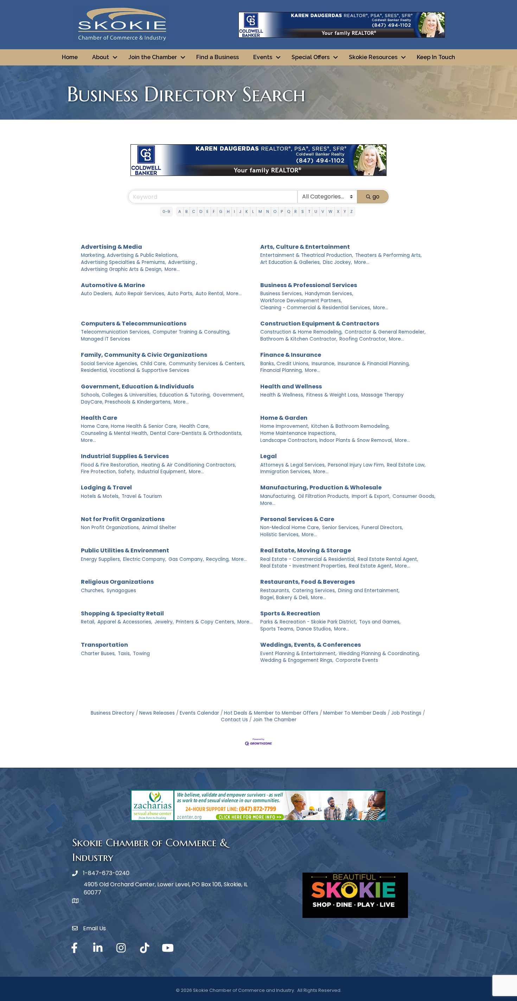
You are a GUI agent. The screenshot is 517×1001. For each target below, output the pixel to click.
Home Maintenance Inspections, (298, 433)
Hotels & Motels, (100, 496)
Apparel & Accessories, (124, 622)
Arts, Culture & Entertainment (305, 247)
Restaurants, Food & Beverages (307, 582)
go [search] (375, 196)
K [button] (246, 211)
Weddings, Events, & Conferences (310, 645)
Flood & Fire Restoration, (110, 465)
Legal (268, 456)
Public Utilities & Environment (125, 550)
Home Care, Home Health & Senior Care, (129, 426)
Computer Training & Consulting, (191, 332)
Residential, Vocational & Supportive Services (135, 370)
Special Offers (311, 57)
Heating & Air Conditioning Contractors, (188, 465)
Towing (141, 653)
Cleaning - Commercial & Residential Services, (315, 307)
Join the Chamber (152, 57)
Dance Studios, (314, 629)
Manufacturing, (278, 496)
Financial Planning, (281, 370)
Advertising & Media (111, 247)
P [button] (282, 211)
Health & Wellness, (282, 395)
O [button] (274, 211)
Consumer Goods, (413, 496)
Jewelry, (164, 622)
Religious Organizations (117, 582)
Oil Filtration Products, (324, 496)
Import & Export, (371, 496)
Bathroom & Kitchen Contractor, (298, 339)
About (100, 57)
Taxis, (124, 653)
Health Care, (195, 426)
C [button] (193, 211)
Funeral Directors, (382, 527)
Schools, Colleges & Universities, (119, 395)
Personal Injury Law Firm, (356, 465)
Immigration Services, (285, 471)
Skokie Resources (373, 57)
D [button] (200, 211)
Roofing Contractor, (363, 339)
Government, (228, 395)
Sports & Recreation (290, 613)
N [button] (267, 211)
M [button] (260, 211)
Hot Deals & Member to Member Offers (271, 713)
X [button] (338, 211)
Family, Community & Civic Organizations (144, 355)
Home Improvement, (284, 426)
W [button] (330, 211)
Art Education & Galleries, (290, 262)
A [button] (179, 211)
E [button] (207, 211)
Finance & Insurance (290, 355)
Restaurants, (275, 590)
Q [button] (288, 211)
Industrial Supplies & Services (125, 456)
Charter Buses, (98, 653)
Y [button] (345, 211)
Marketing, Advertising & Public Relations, (129, 255)
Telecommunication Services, (116, 332)
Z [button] (351, 211)
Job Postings (406, 713)
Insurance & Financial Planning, (374, 363)
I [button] (234, 211)
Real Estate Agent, (371, 566)
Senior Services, (340, 527)
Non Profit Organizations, (110, 527)
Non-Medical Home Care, (290, 527)
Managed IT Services (105, 339)
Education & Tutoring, (185, 395)
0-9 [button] (166, 211)
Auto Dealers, (97, 293)
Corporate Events (357, 660)
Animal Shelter (159, 527)
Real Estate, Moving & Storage (305, 550)
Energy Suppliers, (101, 559)
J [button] (240, 211)
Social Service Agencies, (109, 363)
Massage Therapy (382, 395)
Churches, (92, 590)
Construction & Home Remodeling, (301, 332)
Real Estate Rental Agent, (388, 559)
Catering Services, (314, 590)
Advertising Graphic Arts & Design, (121, 269)
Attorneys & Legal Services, (293, 465)
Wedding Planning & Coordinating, (379, 653)
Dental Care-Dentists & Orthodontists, (196, 433)
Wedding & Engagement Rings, (296, 660)
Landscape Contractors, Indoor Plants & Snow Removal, (326, 440)
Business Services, (281, 293)
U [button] (315, 211)
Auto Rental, (210, 293)
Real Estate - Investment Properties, (303, 566)
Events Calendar (199, 713)
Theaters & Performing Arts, (388, 255)
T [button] (309, 211)
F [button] (214, 211)
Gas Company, (186, 559)
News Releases (157, 713)
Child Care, (153, 363)
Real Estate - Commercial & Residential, (308, 559)
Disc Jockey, (337, 262)
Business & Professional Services (308, 285)
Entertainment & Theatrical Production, (306, 255)
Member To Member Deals (354, 713)
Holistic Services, (280, 534)
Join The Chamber (274, 719)
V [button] (322, 211)
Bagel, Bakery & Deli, (284, 597)
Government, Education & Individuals (137, 386)
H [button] (228, 211)
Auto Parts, (180, 293)
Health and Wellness (291, 386)
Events (262, 57)
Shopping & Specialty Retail (122, 613)
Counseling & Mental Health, (114, 433)
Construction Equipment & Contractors (319, 323)
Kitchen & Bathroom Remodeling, (350, 426)
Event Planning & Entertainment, (298, 653)
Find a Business (217, 57)
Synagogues (121, 590)
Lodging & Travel (106, 487)
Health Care (99, 418)
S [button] (302, 211)
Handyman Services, (329, 293)
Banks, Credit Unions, (284, 363)
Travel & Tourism (142, 496)
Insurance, (324, 363)
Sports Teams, (277, 629)
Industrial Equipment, (162, 471)
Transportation (104, 645)
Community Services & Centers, (207, 363)
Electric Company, (144, 559)
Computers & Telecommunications (133, 323)
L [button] (253, 211)
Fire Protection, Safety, (108, 471)
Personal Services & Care (297, 519)
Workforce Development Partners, (301, 300)
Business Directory (112, 713)
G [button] (220, 211)
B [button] (186, 211)
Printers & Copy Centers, (205, 622)
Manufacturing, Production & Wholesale (321, 487)
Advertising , (182, 262)
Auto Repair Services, (140, 293)
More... (172, 269)
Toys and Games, (380, 622)
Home (70, 57)
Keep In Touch (436, 57)
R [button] (295, 211)
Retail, (88, 622)
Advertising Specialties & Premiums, (123, 262)
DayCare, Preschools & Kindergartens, (126, 402)
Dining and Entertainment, (369, 590)
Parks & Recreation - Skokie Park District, (308, 622)
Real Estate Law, (406, 465)
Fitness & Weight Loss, (332, 395)
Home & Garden (283, 418)
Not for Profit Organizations (123, 519)
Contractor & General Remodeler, (385, 332)
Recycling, (218, 559)
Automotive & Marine (113, 285)
